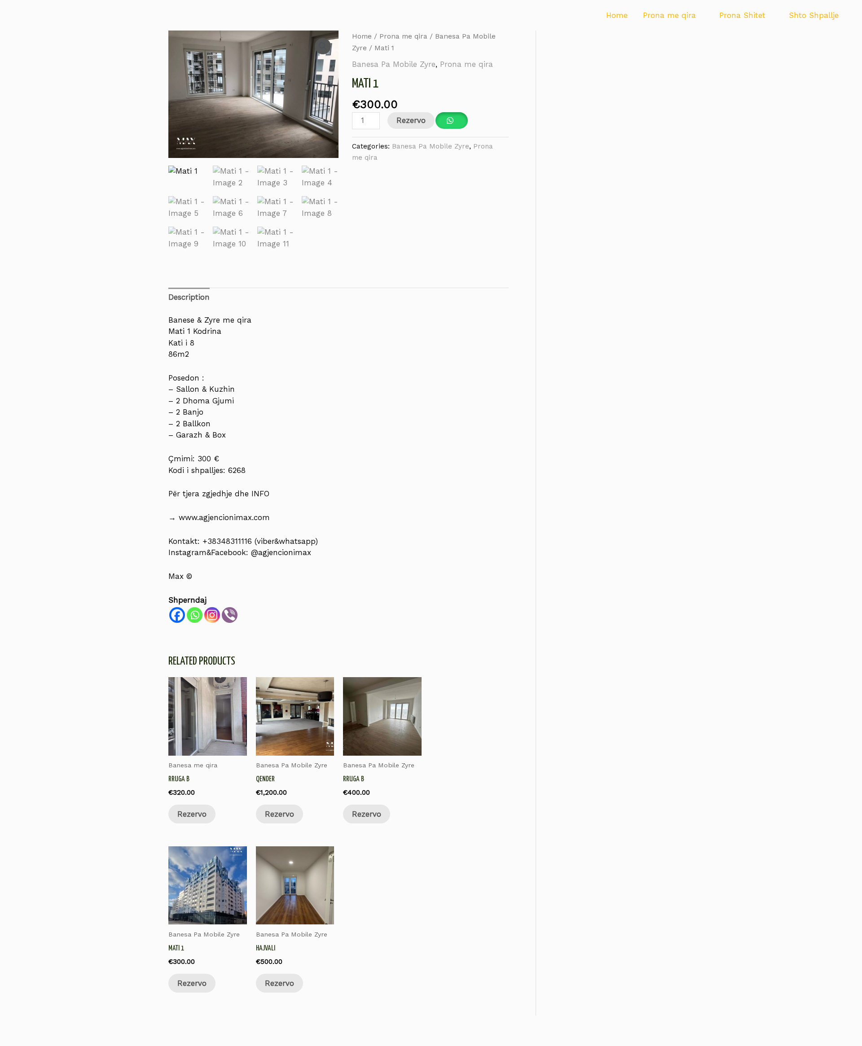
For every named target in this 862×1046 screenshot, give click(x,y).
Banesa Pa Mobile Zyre (393, 64)
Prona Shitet (742, 15)
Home (617, 15)
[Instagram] (212, 615)
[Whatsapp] (194, 615)
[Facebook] (177, 615)
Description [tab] (189, 297)
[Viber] (229, 615)
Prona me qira (669, 15)
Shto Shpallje (814, 15)
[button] (323, 46)
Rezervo (411, 120)
